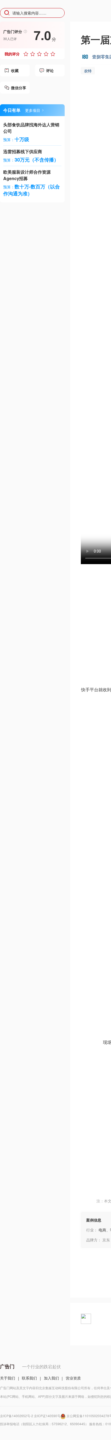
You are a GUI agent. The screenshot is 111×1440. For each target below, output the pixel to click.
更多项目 (32, 110)
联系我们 (29, 1378)
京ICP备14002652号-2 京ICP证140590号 (30, 1415)
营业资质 (73, 1378)
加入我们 (51, 1378)
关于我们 (7, 1378)
